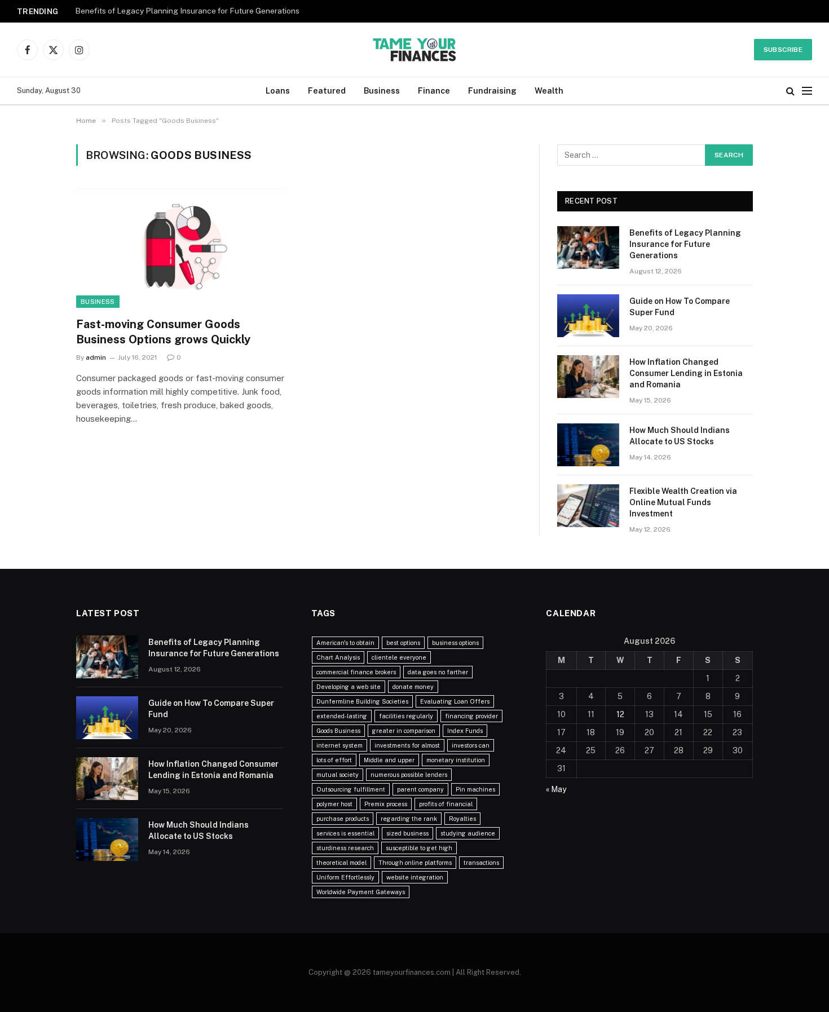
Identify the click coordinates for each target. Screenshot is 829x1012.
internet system (339, 745)
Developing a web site (348, 686)
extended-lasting (341, 716)
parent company (420, 789)
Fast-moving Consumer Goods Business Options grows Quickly (163, 331)
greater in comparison (403, 730)
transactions (481, 862)
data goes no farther (438, 672)
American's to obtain (345, 642)
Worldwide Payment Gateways (360, 892)
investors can (471, 745)
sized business (407, 833)
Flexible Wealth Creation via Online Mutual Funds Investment (683, 502)
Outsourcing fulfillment (350, 789)
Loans (278, 90)
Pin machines (475, 789)
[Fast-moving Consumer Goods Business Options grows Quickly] (182, 248)
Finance (434, 90)
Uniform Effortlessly (345, 877)
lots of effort (334, 760)
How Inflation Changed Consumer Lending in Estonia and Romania (686, 373)
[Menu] (807, 91)
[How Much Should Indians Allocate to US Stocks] (588, 444)
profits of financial (446, 804)
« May (556, 789)
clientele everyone (399, 657)
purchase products (342, 818)
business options (455, 642)
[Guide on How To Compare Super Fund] (588, 315)
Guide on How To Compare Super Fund (679, 307)
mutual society (337, 774)
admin (96, 357)
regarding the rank (409, 818)
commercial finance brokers (356, 672)
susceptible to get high (419, 848)
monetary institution (455, 760)
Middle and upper (389, 760)
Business (382, 90)
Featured (327, 90)
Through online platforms (415, 862)
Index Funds (465, 730)
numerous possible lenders (409, 774)
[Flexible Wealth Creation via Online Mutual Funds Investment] (588, 505)
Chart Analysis (338, 657)
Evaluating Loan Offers (455, 701)
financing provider (471, 716)
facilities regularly (406, 716)
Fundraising (492, 90)
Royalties (462, 818)
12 (620, 714)
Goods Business (338, 730)
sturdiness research (345, 848)
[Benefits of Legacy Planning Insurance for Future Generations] (588, 247)
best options (403, 642)
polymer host (334, 804)
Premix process (385, 804)
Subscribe (783, 50)
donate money (413, 686)
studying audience (467, 833)
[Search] (790, 91)
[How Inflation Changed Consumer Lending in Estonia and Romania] (588, 376)
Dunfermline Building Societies (362, 701)
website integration (414, 877)
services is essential (345, 833)
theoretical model (341, 862)
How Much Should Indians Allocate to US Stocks (679, 436)
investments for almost (407, 745)
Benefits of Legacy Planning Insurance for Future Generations (187, 10)
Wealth (549, 90)
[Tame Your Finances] (414, 50)
